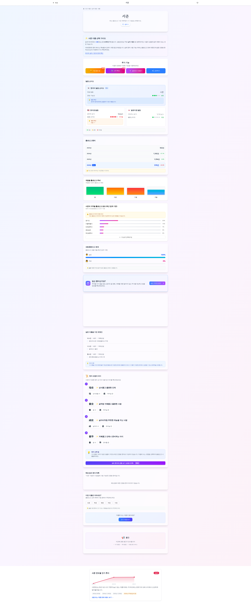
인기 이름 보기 (125, 519)
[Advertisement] (125, 310)
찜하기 (127, 24)
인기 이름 (87, 9)
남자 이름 (94, 9)
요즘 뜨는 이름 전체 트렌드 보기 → (102, 597)
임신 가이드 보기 (156, 283)
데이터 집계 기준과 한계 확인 (94, 53)
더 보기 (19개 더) (126, 237)
